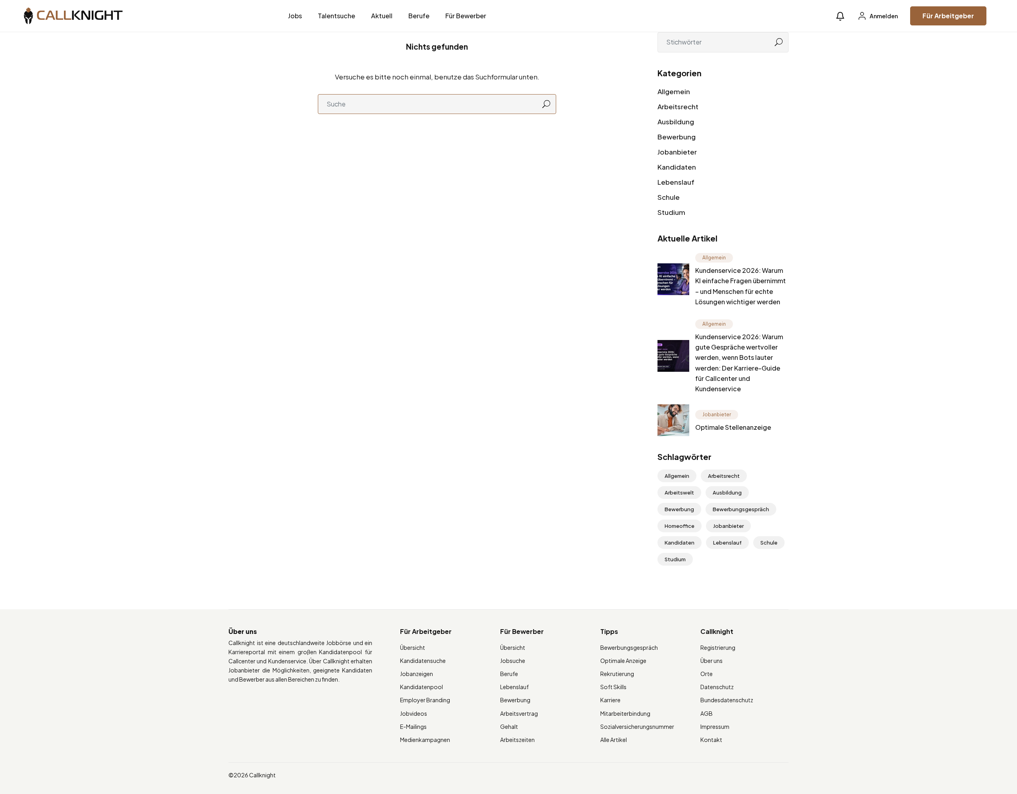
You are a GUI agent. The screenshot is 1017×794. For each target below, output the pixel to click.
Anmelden (883, 15)
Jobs (295, 16)
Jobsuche (512, 660)
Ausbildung (675, 121)
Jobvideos (413, 713)
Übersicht (412, 647)
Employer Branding (425, 699)
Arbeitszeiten (517, 739)
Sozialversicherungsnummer (637, 726)
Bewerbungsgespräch (741, 509)
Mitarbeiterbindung (625, 713)
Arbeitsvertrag (519, 713)
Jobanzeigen (416, 673)
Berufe (418, 16)
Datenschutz (717, 686)
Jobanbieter (677, 151)
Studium (671, 212)
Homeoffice (679, 526)
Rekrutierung (617, 673)
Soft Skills (613, 686)
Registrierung (717, 647)
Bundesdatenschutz (726, 699)
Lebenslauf (675, 182)
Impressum (714, 726)
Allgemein (673, 91)
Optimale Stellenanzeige (733, 427)
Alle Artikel (613, 739)
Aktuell (381, 16)
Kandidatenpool (421, 686)
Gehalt (509, 726)
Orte (706, 673)
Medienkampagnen (425, 739)
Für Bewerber (465, 16)
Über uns (711, 660)
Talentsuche (336, 16)
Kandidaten (676, 166)
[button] (840, 16)
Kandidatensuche (423, 660)
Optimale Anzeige (623, 660)
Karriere (610, 699)
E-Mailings (413, 726)
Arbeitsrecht (677, 106)
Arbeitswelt (679, 492)
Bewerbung (676, 136)
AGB (706, 713)
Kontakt (711, 739)
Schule (668, 197)
